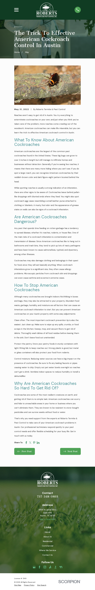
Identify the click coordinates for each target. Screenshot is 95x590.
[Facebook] (39, 567)
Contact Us (47, 555)
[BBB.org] (55, 567)
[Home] (46, 10)
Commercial (47, 546)
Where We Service (47, 550)
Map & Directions (47, 519)
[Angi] (50, 567)
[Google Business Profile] (34, 567)
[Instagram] (44, 567)
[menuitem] (17, 585)
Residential (47, 541)
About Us (47, 536)
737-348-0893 (47, 496)
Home (47, 532)
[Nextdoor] (60, 567)
